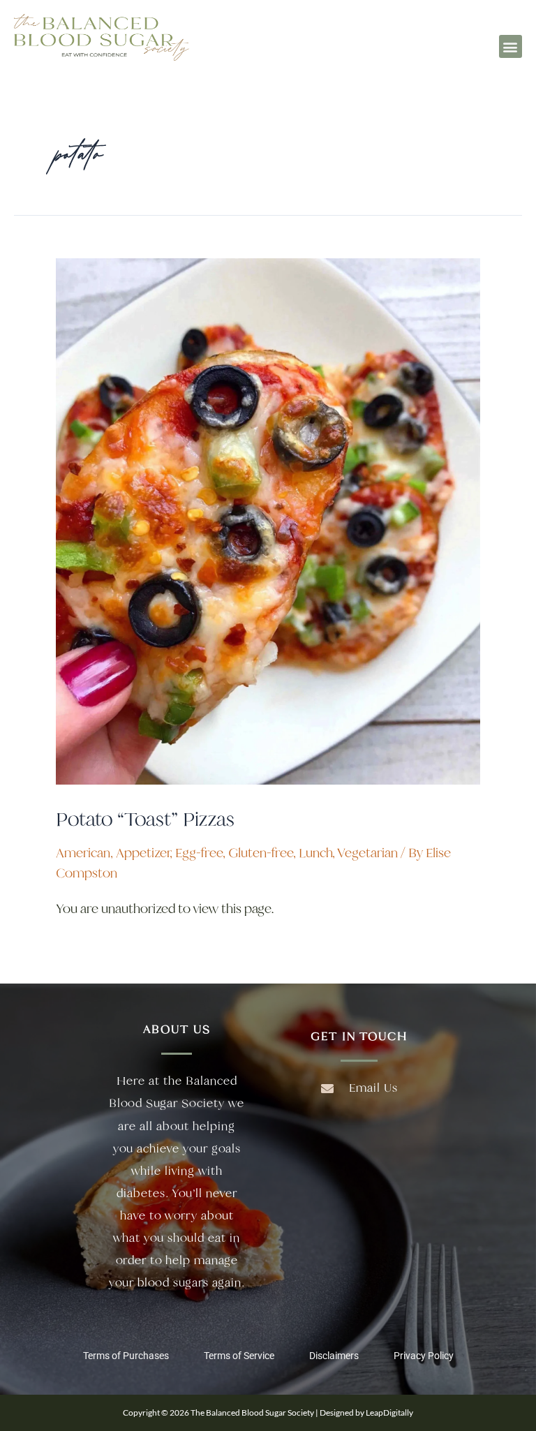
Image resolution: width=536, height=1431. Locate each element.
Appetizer (143, 853)
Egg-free (199, 853)
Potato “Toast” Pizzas (145, 819)
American (83, 853)
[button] (510, 46)
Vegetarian (367, 853)
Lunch (315, 853)
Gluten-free (260, 853)
